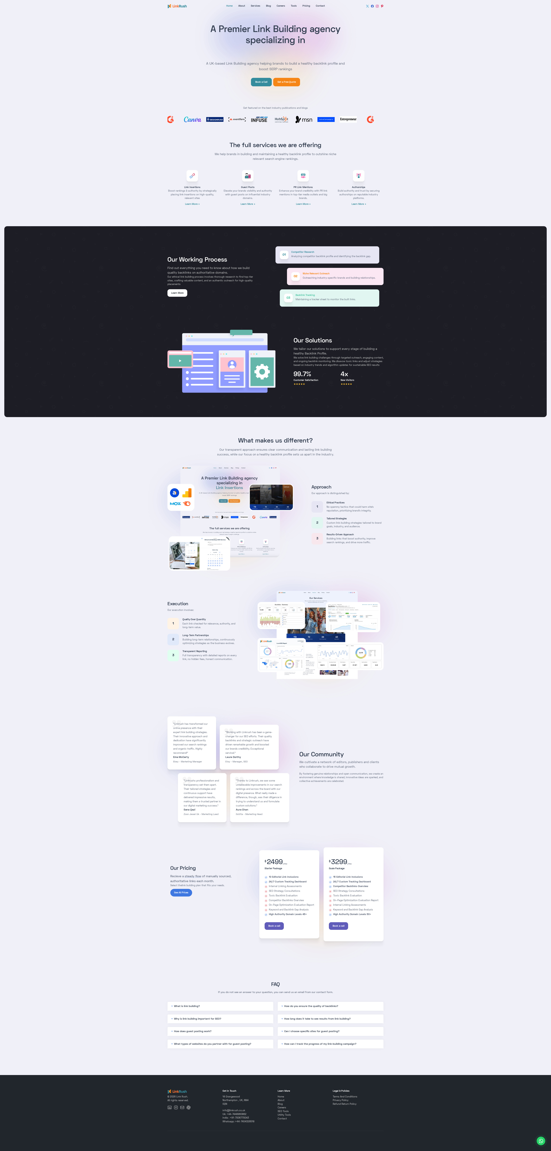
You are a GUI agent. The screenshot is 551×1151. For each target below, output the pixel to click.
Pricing (306, 6)
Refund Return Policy (344, 1104)
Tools (294, 6)
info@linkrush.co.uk (234, 1110)
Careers (281, 6)
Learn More (191, 204)
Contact (320, 6)
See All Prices (181, 893)
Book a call (274, 926)
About (241, 6)
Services (255, 6)
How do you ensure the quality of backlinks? (311, 1006)
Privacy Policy (340, 1100)
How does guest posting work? (193, 1031)
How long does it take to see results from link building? (317, 1019)
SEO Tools (283, 1111)
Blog (268, 6)
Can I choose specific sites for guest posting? (311, 1031)
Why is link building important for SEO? (197, 1019)
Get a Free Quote (287, 82)
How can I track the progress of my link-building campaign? (320, 1044)
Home (229, 6)
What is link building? (187, 1006)
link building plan (191, 885)
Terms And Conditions (345, 1097)
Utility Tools (284, 1115)
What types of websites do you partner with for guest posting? (212, 1044)
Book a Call (261, 82)
